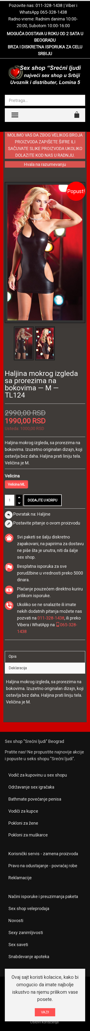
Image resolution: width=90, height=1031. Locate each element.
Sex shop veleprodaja (28, 908)
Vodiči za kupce (23, 811)
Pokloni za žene (23, 823)
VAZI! (45, 1012)
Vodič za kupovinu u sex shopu (37, 775)
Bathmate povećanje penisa (34, 799)
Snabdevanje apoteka (28, 956)
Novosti (15, 920)
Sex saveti (18, 944)
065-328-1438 (53, 12)
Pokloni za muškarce (28, 834)
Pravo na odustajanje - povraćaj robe (42, 865)
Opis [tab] (13, 656)
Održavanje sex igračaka (31, 787)
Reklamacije (20, 877)
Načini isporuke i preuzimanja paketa (43, 896)
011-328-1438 (49, 5)
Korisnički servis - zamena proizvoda (43, 853)
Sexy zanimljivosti (25, 932)
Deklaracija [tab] (18, 668)
